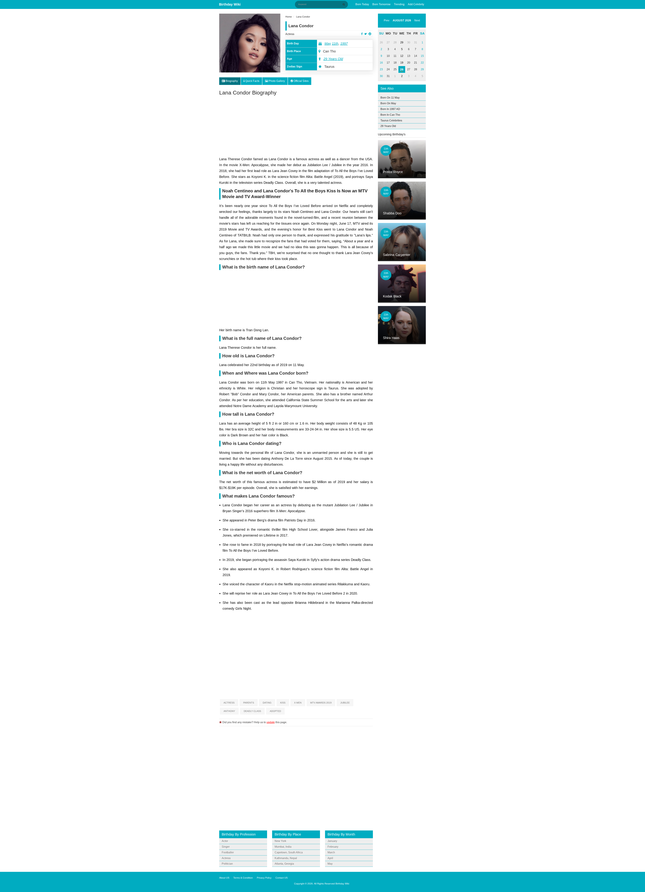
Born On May (388, 103)
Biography (231, 81)
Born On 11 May (390, 97)
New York (280, 841)
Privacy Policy (264, 877)
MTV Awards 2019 (321, 702)
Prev (386, 20)
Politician (227, 863)
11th (335, 43)
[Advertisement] (296, 127)
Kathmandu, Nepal (286, 858)
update (271, 722)
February (333, 846)
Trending (399, 4)
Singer (226, 846)
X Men (298, 702)
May (328, 43)
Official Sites (301, 81)
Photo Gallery (276, 81)
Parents (248, 702)
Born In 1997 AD (390, 109)
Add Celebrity (416, 4)
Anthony (229, 711)
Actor (225, 841)
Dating (267, 702)
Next (417, 20)
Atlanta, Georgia (284, 863)
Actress (289, 34)
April (330, 858)
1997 (344, 43)
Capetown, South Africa (289, 852)
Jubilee (345, 702)
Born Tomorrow (381, 4)
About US (224, 877)
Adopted (275, 711)
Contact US (281, 877)
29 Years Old (333, 59)
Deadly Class (252, 711)
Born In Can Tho (390, 114)
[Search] (344, 4)
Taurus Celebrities (391, 120)
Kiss (282, 702)
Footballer (228, 852)
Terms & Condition (243, 877)
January (332, 841)
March (331, 852)
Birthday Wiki (230, 4)
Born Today (362, 4)
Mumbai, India (283, 846)
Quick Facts (252, 81)
